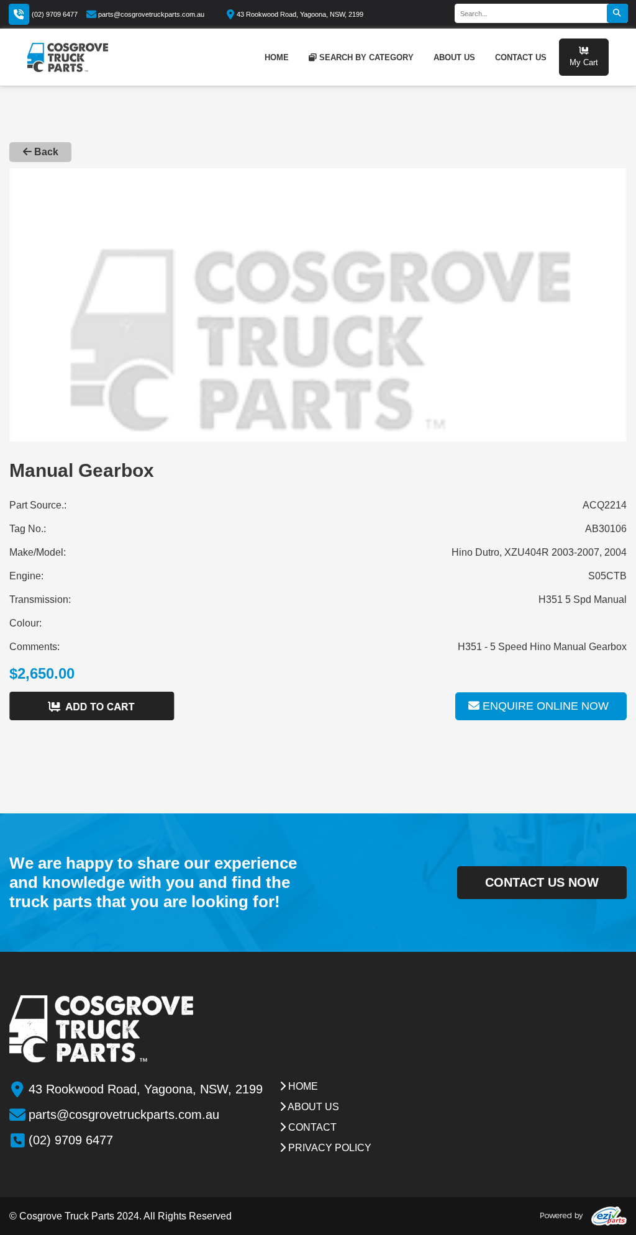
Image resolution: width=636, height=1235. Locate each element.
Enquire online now (544, 706)
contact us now (542, 882)
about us (454, 57)
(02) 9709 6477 (55, 14)
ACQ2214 (605, 505)
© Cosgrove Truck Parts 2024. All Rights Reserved (120, 1216)
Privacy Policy (328, 1147)
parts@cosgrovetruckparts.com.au (151, 14)
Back (45, 152)
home (277, 57)
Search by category (366, 57)
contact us (521, 57)
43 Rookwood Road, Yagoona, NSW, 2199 (300, 14)
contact (311, 1127)
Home (302, 1086)
